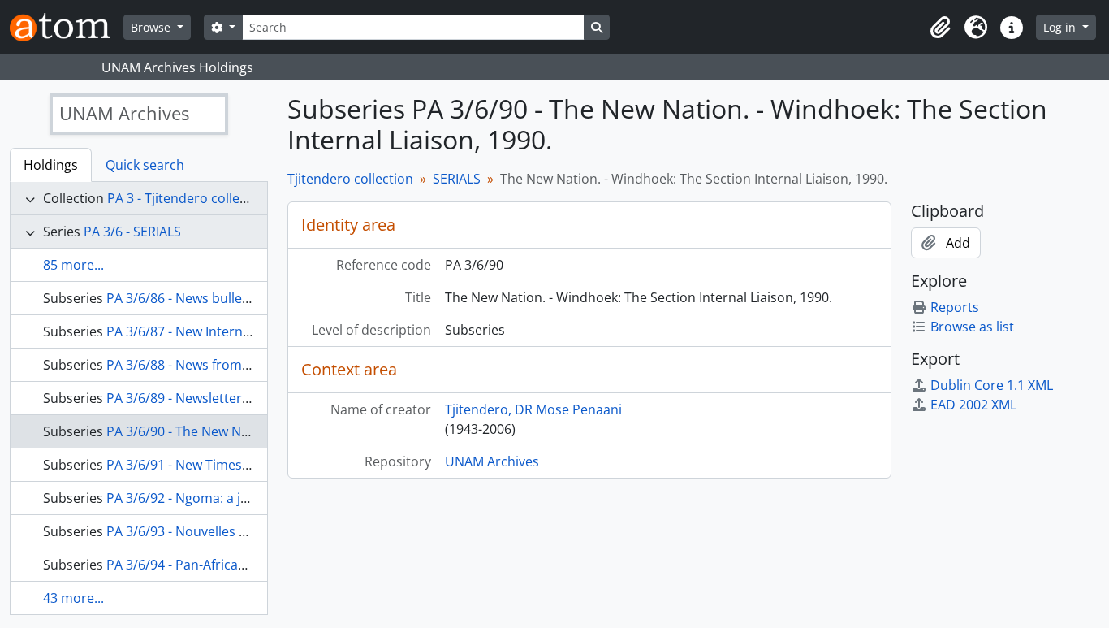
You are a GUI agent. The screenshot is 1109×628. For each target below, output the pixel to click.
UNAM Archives (492, 461)
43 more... (73, 598)
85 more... (73, 265)
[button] (940, 27)
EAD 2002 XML (973, 405)
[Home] (66, 27)
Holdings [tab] (51, 165)
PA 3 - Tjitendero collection (188, 198)
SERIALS (457, 179)
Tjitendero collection (350, 179)
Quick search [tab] (145, 165)
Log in (1061, 27)
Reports (954, 307)
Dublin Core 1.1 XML (991, 385)
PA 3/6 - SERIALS (132, 231)
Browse (152, 27)
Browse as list (972, 327)
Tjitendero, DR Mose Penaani (533, 409)
